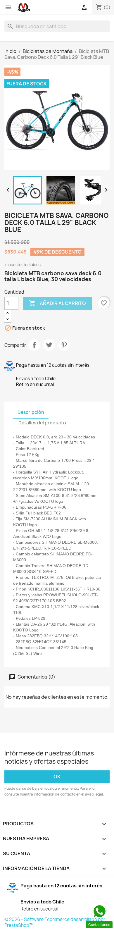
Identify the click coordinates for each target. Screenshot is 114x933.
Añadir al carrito (57, 303)
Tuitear (49, 345)
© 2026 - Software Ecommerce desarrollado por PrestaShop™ (54, 922)
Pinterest (64, 345)
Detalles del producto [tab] (42, 423)
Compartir (34, 345)
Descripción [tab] (31, 412)
